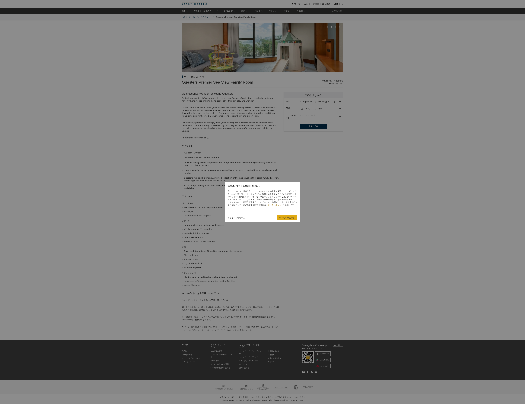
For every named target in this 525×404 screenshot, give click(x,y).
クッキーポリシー (275, 205)
